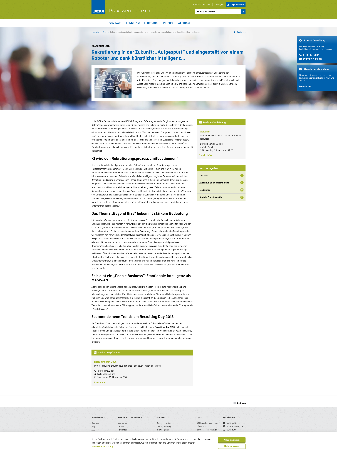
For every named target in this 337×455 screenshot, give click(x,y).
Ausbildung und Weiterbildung (220, 182)
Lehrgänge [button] (151, 23)
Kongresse (133, 23)
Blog (104, 32)
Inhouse (168, 23)
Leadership (221, 189)
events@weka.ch (312, 58)
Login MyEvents (237, 4)
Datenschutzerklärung (102, 446)
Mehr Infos (305, 86)
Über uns (197, 4)
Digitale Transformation (221, 197)
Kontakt (206, 4)
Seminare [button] (115, 23)
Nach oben (241, 403)
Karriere (220, 175)
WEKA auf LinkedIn (234, 423)
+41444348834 (311, 55)
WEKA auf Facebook (234, 426)
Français (219, 4)
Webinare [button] (184, 23)
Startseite (95, 32)
